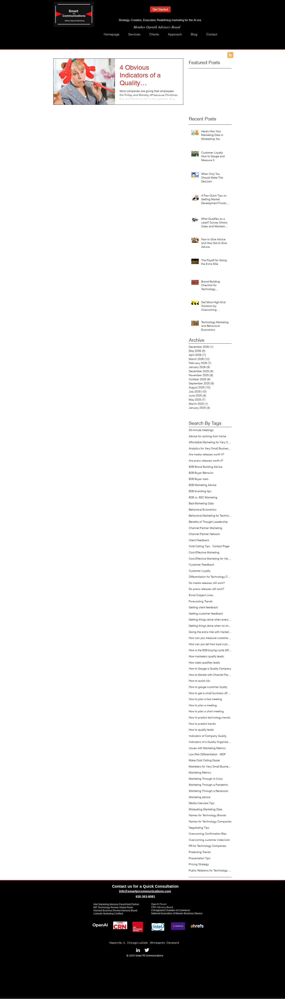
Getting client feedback (203, 607)
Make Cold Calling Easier (204, 760)
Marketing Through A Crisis (206, 778)
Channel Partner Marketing (205, 528)
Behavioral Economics (202, 509)
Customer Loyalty (199, 570)
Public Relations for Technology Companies (210, 870)
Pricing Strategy (199, 864)
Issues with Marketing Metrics (207, 748)
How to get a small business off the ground (210, 693)
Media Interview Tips (201, 803)
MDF (223, 754)
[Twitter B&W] (146, 950)
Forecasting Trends (201, 601)
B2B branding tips (200, 491)
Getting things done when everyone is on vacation (210, 619)
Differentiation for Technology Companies (210, 576)
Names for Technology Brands (207, 815)
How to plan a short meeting (206, 711)
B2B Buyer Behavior (201, 473)
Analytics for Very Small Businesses (210, 448)
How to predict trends (202, 723)
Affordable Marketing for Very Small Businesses (210, 442)
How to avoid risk (199, 680)
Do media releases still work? (207, 583)
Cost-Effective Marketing (204, 552)
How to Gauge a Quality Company (210, 668)
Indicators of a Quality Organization (210, 742)
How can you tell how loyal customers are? (210, 644)
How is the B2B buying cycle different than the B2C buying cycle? (210, 650)
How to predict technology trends (209, 717)
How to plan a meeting (203, 705)
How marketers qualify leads (206, 656)
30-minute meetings (201, 430)
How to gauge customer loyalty (208, 687)
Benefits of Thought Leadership (208, 522)
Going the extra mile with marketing (210, 632)
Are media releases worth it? (206, 454)
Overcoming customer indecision (209, 840)
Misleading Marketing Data (205, 809)
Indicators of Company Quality (207, 736)
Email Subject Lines (201, 595)
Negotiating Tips (199, 827)
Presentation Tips (199, 858)
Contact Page (220, 546)
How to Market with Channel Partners (210, 674)
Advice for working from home (207, 436)
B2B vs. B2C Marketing (203, 497)
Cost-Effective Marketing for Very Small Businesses (210, 558)
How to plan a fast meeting (205, 699)
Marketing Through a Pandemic (208, 784)
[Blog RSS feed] (230, 55)
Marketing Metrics (200, 772)
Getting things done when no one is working (210, 625)
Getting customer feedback (206, 613)
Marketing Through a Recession (208, 791)
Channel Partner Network (204, 534)
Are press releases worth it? (206, 460)
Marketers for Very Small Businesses (210, 766)
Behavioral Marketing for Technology (210, 515)
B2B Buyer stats (198, 479)
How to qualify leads (201, 729)
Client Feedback (199, 540)
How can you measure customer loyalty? (210, 638)
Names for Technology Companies (210, 821)
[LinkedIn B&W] (138, 950)
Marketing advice (199, 797)
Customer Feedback (201, 564)
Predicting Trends (200, 852)
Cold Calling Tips (199, 546)
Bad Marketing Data (201, 503)
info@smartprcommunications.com (145, 891)
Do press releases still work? (206, 589)
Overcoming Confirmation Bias (208, 833)
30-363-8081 (146, 896)
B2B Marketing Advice (202, 485)
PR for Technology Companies (207, 846)
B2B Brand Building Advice (205, 467)
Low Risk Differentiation (203, 754)
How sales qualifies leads (204, 662)
